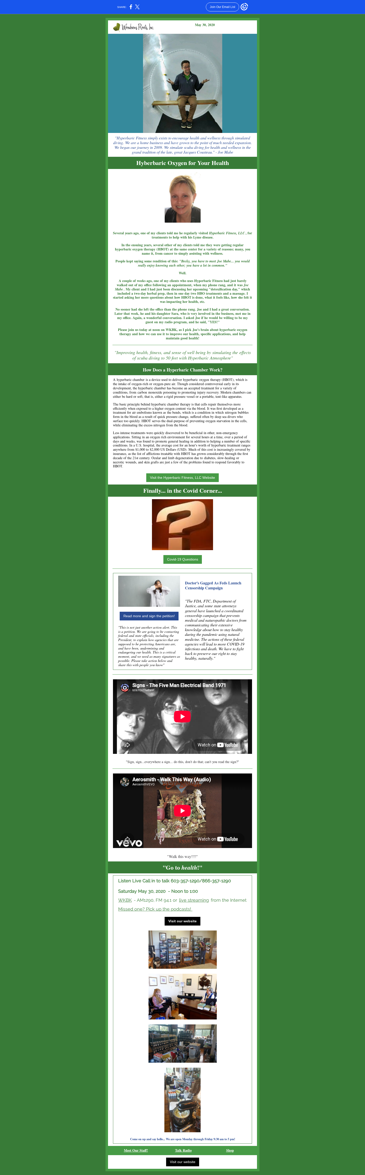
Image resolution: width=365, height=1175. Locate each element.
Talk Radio (183, 1150)
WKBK (125, 900)
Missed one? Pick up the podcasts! (155, 909)
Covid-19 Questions (182, 559)
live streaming (194, 900)
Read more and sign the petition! (149, 616)
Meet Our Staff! (136, 1150)
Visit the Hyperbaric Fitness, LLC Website (182, 478)
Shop (230, 1150)
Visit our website (182, 921)
